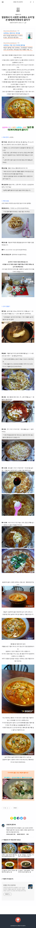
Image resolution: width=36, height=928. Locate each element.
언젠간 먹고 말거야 (18, 2)
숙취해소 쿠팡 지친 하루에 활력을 (14, 45)
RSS (28, 834)
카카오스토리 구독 (10, 834)
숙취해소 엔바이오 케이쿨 (11, 33)
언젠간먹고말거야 (14, 22)
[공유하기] (7, 808)
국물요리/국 (18, 14)
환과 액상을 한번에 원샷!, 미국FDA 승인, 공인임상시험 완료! (13, 36)
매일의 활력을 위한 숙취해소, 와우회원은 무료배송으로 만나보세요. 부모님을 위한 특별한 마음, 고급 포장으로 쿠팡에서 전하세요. (18, 49)
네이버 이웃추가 (21, 834)
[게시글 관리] (9, 808)
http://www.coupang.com (10, 42)
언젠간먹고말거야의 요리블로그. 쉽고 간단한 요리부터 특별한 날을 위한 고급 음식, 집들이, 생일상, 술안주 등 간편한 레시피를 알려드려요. (14, 889)
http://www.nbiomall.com (10, 30)
